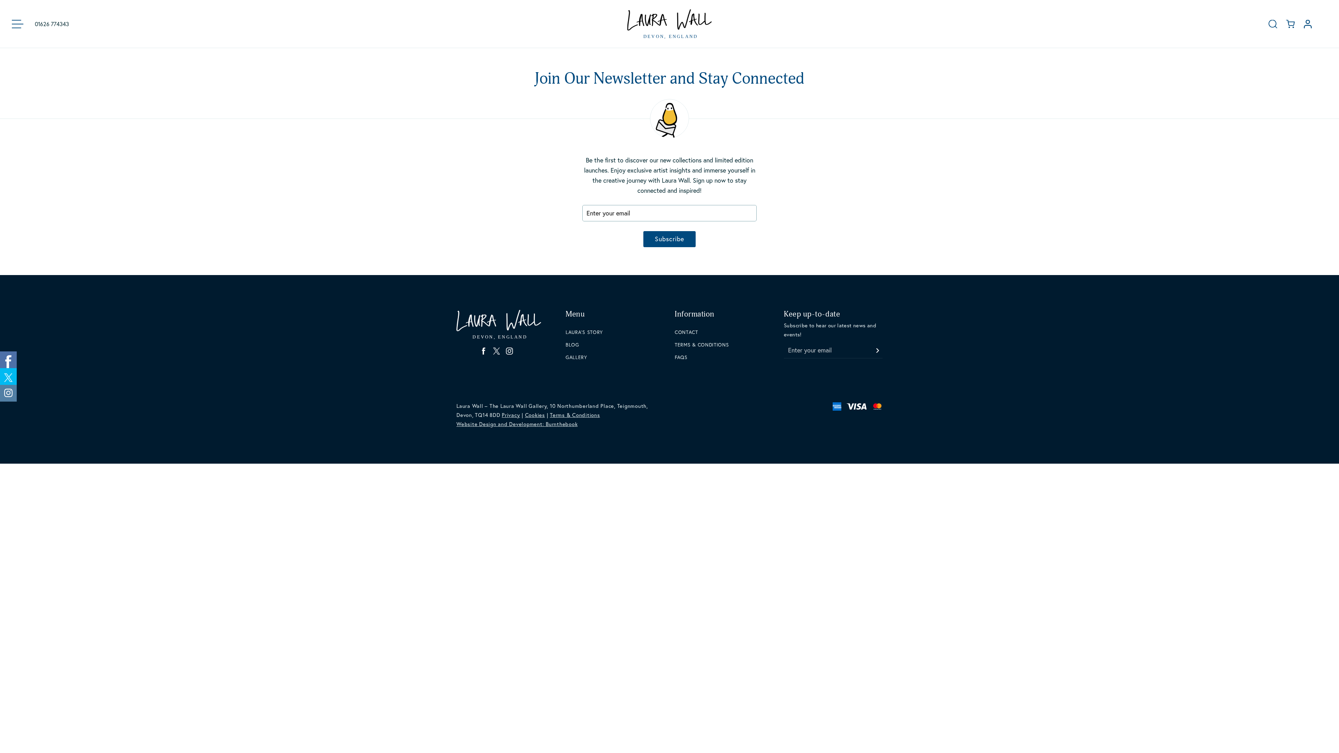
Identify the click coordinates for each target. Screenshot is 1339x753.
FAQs (681, 357)
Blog (572, 344)
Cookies (535, 414)
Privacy (511, 414)
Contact (686, 332)
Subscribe (669, 239)
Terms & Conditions (702, 344)
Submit (877, 348)
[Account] (1307, 24)
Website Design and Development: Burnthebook (516, 423)
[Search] (1273, 24)
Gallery (576, 357)
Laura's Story (584, 332)
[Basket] (1290, 24)
